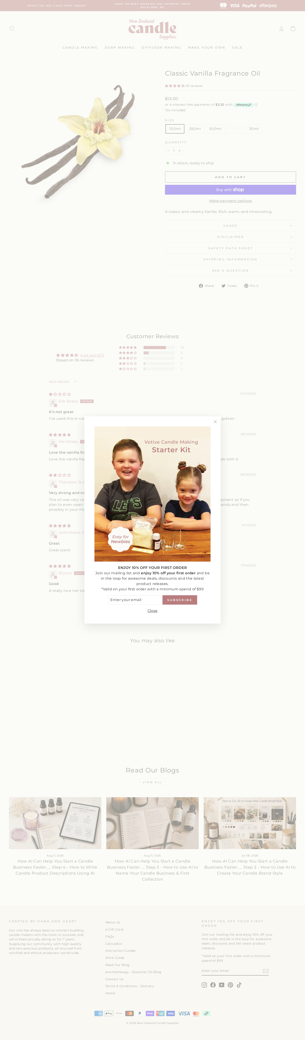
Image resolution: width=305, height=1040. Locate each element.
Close (153, 610)
